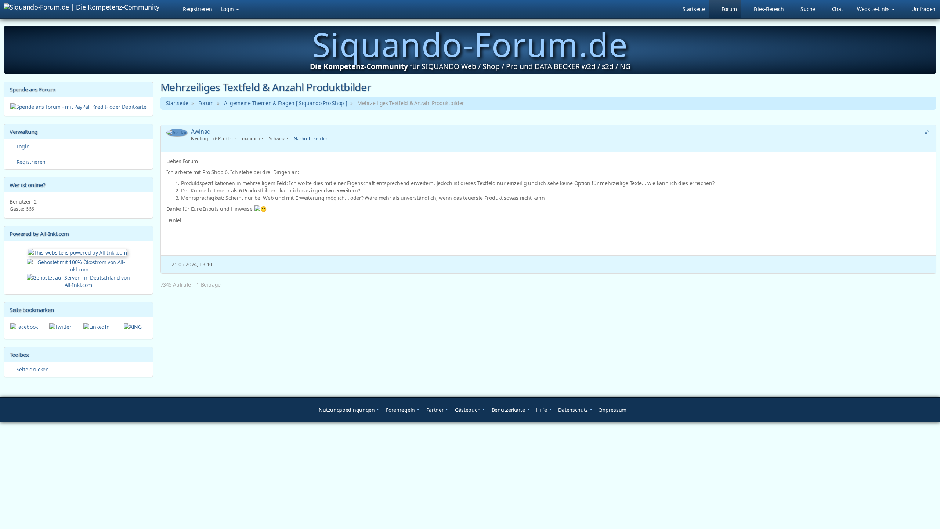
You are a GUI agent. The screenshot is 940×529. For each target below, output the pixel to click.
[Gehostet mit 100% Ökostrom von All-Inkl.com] (78, 265)
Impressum (612, 409)
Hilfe (541, 409)
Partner (434, 409)
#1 (927, 132)
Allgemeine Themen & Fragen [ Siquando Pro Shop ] (285, 103)
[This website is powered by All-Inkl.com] (78, 251)
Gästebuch (466, 409)
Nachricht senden (311, 138)
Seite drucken (32, 369)
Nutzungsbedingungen (346, 409)
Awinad (201, 131)
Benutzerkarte (507, 409)
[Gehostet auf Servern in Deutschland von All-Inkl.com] (78, 280)
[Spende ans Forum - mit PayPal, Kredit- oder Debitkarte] (78, 105)
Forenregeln (400, 409)
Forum (206, 103)
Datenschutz (572, 409)
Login (228, 9)
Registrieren (197, 9)
